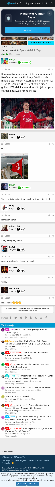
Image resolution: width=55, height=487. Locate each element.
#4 (53, 215)
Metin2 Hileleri (11, 349)
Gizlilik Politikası (35, 460)
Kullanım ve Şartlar (19, 460)
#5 (53, 236)
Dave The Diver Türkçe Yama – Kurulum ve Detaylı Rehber (27, 354)
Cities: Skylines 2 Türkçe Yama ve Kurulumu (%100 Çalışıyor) (28, 429)
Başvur (27, 30)
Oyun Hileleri (10, 392)
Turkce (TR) (20, 457)
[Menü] (4, 3)
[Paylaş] (49, 69)
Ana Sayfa (6, 463)
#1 (53, 69)
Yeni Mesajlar (8, 325)
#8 (53, 298)
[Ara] (51, 3)
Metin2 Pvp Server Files (14, 383)
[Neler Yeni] (46, 3)
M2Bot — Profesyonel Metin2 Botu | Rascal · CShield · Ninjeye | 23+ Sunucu (27, 406)
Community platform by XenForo (23, 468)
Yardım (46, 460)
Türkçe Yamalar (11, 360)
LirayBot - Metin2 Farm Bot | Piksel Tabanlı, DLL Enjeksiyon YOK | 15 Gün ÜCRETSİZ (27, 342)
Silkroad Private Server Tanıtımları (18, 424)
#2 (53, 144)
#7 (53, 277)
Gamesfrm (8, 457)
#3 (53, 194)
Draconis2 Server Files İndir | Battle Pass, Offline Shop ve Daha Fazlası (29, 377)
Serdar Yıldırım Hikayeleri (17, 396)
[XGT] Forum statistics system (16, 470)
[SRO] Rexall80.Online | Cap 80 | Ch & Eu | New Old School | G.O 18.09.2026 (28, 418)
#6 (53, 257)
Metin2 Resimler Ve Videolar (16, 337)
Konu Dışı (9, 401)
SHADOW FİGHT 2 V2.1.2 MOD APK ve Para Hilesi (28, 387)
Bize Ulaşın (6, 460)
